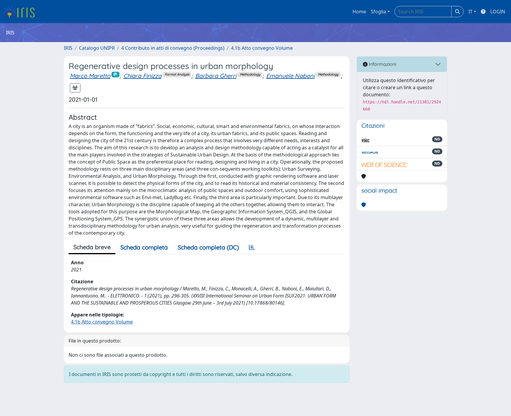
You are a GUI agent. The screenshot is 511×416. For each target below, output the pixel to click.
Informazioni (382, 64)
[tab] (252, 247)
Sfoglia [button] (378, 11)
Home (359, 11)
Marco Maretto (90, 75)
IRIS (68, 48)
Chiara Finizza (142, 75)
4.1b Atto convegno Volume (262, 48)
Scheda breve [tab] (92, 247)
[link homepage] (21, 11)
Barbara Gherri (215, 75)
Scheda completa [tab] (144, 247)
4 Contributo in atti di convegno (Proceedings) (172, 48)
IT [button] (470, 11)
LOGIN (497, 11)
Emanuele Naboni (290, 75)
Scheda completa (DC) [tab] (208, 247)
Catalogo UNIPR (97, 48)
